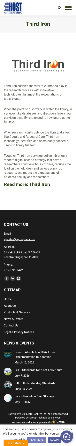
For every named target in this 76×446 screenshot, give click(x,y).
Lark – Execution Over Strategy (34, 396)
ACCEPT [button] (54, 439)
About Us (10, 305)
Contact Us (11, 325)
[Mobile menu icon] (68, 8)
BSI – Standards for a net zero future (38, 370)
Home (8, 299)
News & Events (13, 319)
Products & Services (17, 312)
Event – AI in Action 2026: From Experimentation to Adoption (35, 354)
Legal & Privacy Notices (19, 332)
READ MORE (36, 439)
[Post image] (8, 354)
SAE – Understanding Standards (35, 383)
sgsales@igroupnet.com (19, 239)
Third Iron (39, 184)
